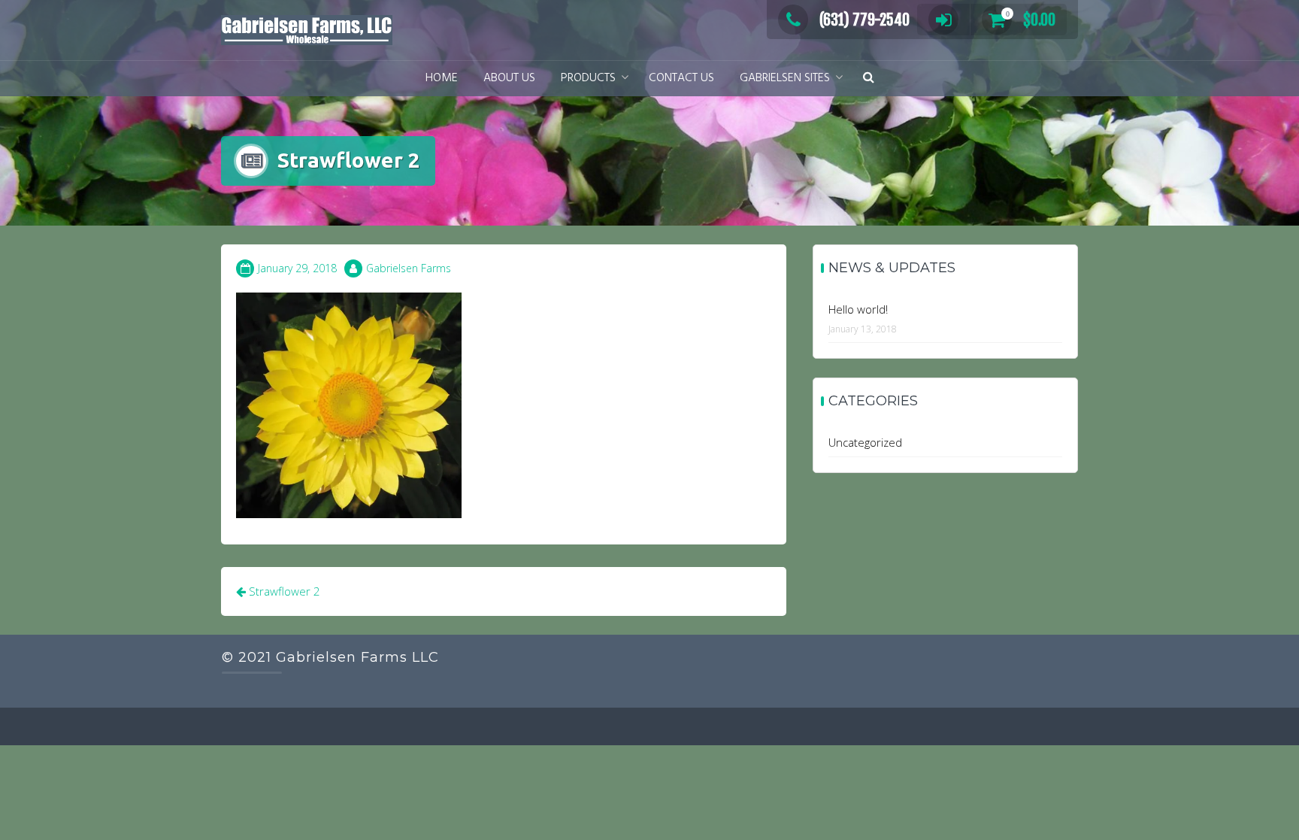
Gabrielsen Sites (785, 78)
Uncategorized (865, 442)
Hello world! (858, 309)
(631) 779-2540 (864, 20)
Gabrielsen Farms (408, 268)
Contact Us (681, 78)
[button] (869, 78)
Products (588, 78)
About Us (509, 78)
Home (441, 78)
